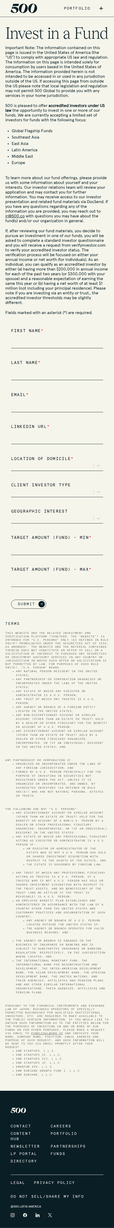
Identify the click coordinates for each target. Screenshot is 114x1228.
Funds (58, 1154)
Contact (21, 1126)
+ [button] (101, 8)
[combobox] (15, 466)
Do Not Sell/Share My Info (47, 1197)
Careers (61, 1126)
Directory (24, 1161)
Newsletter (25, 1146)
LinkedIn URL (30, 427)
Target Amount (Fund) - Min (51, 538)
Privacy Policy (54, 1183)
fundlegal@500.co (47, 1033)
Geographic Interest (39, 511)
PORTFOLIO (77, 8)
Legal (18, 1183)
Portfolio (64, 1134)
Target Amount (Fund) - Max (51, 570)
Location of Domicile (42, 459)
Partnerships (65, 1146)
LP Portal (24, 1154)
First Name (27, 331)
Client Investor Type (41, 485)
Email (20, 395)
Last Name (26, 363)
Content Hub (21, 1136)
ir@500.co (15, 216)
